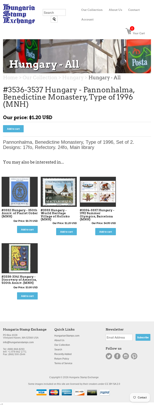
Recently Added (63, 354)
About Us (59, 340)
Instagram (126, 356)
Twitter (109, 356)
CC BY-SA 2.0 (112, 384)
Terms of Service (63, 363)
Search (58, 349)
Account (87, 19)
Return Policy (61, 358)
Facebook (117, 356)
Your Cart (138, 33)
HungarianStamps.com (66, 335)
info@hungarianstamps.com (18, 342)
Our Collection (62, 345)
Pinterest (134, 356)
